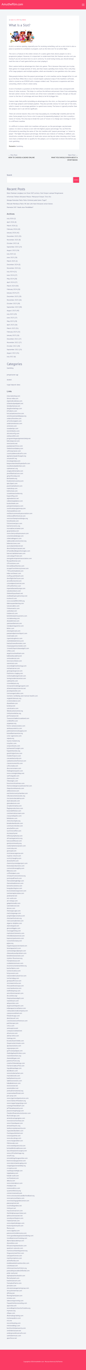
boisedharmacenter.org (15, 733)
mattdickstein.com (13, 1076)
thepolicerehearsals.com (15, 788)
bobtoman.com (12, 491)
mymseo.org (11, 1311)
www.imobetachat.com (15, 1073)
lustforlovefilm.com (14, 831)
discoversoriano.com (14, 768)
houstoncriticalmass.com (15, 783)
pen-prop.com (11, 1096)
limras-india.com (12, 398)
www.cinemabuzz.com (14, 1183)
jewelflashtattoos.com (15, 473)
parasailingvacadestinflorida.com (18, 1271)
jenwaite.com (11, 1286)
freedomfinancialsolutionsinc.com (19, 1113)
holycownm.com (12, 973)
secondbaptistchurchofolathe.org (18, 1308)
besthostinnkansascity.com (16, 1328)
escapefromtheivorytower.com (18, 568)
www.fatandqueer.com (15, 1123)
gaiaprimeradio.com (13, 903)
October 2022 (12, 346)
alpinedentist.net (13, 498)
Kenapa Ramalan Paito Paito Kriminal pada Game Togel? (27, 200)
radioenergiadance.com (15, 501)
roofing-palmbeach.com (15, 576)
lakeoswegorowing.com (15, 1301)
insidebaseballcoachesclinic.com (18, 1263)
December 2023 (12, 296)
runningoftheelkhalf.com (15, 1106)
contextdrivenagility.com (15, 868)
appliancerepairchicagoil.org (16, 456)
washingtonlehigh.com (15, 1171)
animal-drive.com (13, 1036)
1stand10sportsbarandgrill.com (18, 648)
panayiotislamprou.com (15, 506)
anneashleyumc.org (13, 1126)
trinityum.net (11, 1208)
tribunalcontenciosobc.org (16, 796)
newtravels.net (12, 443)
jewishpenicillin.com (14, 691)
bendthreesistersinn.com (15, 956)
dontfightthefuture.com (15, 578)
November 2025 (12, 240)
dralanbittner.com (13, 621)
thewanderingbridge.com (15, 881)
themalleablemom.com (15, 883)
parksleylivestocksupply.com (17, 731)
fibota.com (10, 1228)
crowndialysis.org (13, 683)
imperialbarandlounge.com (16, 588)
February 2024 (12, 289)
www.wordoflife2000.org (16, 601)
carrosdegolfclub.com (14, 556)
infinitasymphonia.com (14, 836)
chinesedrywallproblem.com (16, 953)
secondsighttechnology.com (16, 666)
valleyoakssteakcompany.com (17, 1011)
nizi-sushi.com (12, 898)
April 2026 (10, 222)
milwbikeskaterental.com (16, 936)
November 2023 (12, 300)
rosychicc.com (11, 743)
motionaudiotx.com (14, 1318)
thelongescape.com (14, 911)
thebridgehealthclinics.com (16, 1053)
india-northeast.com (14, 573)
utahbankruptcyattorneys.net (17, 596)
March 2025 (11, 261)
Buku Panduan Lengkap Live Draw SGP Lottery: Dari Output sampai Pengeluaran (35, 193)
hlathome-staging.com (15, 673)
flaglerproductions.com (15, 808)
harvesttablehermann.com (16, 553)
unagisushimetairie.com (15, 471)
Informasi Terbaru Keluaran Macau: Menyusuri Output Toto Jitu (29, 197)
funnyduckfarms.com (14, 1283)
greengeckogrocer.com (14, 671)
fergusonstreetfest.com (15, 1253)
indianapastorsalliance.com (16, 1008)
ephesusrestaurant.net (15, 1216)
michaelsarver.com (13, 668)
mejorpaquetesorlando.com (16, 646)
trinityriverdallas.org (14, 713)
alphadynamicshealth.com (16, 1276)
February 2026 (12, 229)
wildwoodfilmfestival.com (16, 516)
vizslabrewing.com (13, 618)
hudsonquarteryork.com (15, 1226)
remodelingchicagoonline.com (17, 1158)
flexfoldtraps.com (13, 1116)
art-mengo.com (12, 901)
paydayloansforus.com (15, 446)
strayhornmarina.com (14, 806)
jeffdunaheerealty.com (15, 1108)
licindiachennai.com (13, 406)
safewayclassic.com (14, 451)
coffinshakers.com (13, 873)
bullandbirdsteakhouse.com (16, 1148)
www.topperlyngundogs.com (17, 1103)
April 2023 (10, 325)
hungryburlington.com (14, 888)
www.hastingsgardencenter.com (18, 1201)
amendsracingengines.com (16, 1118)
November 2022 (12, 342)
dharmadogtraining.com (15, 1316)
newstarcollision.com (14, 661)
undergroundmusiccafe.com (16, 1333)
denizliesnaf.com (13, 1018)
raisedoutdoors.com (14, 591)
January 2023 (11, 335)
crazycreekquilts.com (14, 816)
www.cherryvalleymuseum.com (18, 533)
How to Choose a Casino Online (21, 156)
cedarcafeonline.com (14, 418)
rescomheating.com (14, 1323)
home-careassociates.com (16, 726)
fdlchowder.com (12, 1143)
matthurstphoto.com (14, 1258)
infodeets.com (12, 411)
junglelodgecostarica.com (16, 916)
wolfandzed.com (13, 1178)
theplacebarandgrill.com (15, 998)
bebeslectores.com (13, 543)
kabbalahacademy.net (14, 656)
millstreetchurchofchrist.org (17, 1268)
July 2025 (10, 254)
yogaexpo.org (11, 723)
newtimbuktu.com (13, 431)
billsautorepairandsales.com (17, 1246)
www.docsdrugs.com (14, 1138)
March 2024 (11, 286)
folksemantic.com (13, 608)
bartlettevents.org (13, 526)
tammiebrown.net (13, 906)
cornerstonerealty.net (14, 1193)
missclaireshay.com (13, 396)
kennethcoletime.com (14, 886)
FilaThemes (59, 1362)
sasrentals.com (12, 663)
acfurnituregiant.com (14, 421)
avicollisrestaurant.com (15, 993)
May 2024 (10, 279)
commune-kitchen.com (15, 826)
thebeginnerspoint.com (15, 771)
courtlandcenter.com (14, 988)
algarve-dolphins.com (14, 923)
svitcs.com (10, 1026)
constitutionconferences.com (17, 1021)
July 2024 (10, 272)
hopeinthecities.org (13, 751)
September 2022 (13, 349)
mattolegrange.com (14, 913)
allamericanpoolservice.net (16, 688)
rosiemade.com (12, 636)
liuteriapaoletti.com (14, 948)
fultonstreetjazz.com (14, 523)
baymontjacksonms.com (15, 938)
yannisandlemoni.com (14, 623)
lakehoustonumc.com (14, 1081)
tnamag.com (11, 1038)
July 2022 (10, 356)
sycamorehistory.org (14, 1191)
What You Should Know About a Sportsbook (64, 157)
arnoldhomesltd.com (14, 581)
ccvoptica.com (12, 1168)
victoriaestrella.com (14, 983)
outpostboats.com (13, 746)
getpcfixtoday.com (13, 476)
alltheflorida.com (13, 1261)
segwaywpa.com (12, 1048)
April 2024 (10, 282)
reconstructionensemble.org (17, 966)
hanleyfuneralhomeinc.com (16, 643)
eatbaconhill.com (13, 436)
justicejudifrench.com (14, 878)
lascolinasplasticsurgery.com (17, 1151)
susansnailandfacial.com (15, 1093)
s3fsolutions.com (13, 563)
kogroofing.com (12, 496)
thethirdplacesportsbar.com (16, 1213)
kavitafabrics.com (13, 968)
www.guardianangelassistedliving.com (20, 1236)
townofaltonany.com (14, 941)
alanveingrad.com (13, 926)
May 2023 (10, 321)
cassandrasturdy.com (14, 758)
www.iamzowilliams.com (15, 1198)
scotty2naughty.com (14, 858)
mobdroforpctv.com (14, 756)
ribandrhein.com (12, 703)
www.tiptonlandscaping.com (17, 1163)
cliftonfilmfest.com (14, 586)
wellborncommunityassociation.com (19, 513)
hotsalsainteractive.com (15, 413)
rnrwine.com (11, 1298)
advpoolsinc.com (13, 1003)
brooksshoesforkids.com (15, 1041)
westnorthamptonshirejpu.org (17, 518)
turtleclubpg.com (13, 978)
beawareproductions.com (15, 866)
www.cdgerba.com (13, 1231)
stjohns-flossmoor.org (14, 958)
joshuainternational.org (15, 1091)
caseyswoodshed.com (14, 1013)
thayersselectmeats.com (15, 1043)
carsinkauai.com (12, 1266)
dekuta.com (11, 1181)
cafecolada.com (12, 766)
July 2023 (10, 314)
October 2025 (12, 243)
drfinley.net (11, 1293)
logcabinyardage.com (14, 1068)
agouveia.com (11, 1306)
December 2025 (12, 236)
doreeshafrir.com (13, 861)
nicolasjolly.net (12, 833)
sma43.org (10, 1156)
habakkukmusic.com (14, 1083)
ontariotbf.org (12, 458)
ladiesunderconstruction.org (16, 541)
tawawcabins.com (13, 606)
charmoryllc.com (12, 778)
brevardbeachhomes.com (15, 566)
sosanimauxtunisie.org (14, 493)
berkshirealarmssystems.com (17, 616)
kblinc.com (10, 628)
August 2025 (11, 250)
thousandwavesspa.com (15, 986)
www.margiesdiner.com (15, 1141)
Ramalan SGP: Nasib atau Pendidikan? (20, 207)
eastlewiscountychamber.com (17, 793)
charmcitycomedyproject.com (17, 863)
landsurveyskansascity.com (16, 1128)
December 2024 (12, 264)
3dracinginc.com (12, 781)
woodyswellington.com (15, 1218)
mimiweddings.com (13, 1325)
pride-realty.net (12, 1273)
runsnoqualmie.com (13, 1136)
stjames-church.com (14, 856)
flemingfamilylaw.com (14, 1296)
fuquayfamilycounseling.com (17, 1303)
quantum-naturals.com (15, 1248)
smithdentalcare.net (14, 1330)
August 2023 (11, 310)
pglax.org (10, 943)
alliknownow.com (13, 791)
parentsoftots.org (13, 1061)
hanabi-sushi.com (13, 1176)
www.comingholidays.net (15, 773)
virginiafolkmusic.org (14, 698)
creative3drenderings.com (16, 1063)
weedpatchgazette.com (15, 626)
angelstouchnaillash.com (15, 653)
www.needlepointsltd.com (16, 1146)
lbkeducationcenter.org (15, 711)
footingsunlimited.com (15, 1133)
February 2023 (12, 332)
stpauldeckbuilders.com (15, 1131)
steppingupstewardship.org (16, 1166)
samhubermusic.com (14, 1335)
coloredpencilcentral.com (16, 583)
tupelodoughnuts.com (14, 638)
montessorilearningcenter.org (17, 1251)
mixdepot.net (11, 1186)
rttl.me (9, 1320)
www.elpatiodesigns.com (15, 1223)
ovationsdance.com (13, 701)
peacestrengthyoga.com (15, 1111)
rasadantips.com (12, 428)
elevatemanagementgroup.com (18, 1288)
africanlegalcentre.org (14, 838)
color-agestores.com (14, 736)
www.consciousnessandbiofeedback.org (20, 1196)
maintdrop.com (12, 488)
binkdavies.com (12, 818)
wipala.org (10, 738)
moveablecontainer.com (15, 528)
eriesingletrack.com (13, 631)
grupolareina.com (13, 531)
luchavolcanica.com (14, 971)
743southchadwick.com (15, 571)
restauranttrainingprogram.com (18, 686)
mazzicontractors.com (15, 1211)
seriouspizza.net (12, 1028)
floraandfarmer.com (14, 561)
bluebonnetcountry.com (15, 481)
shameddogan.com (13, 1058)
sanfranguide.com (13, 776)
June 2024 (10, 275)
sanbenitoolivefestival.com (16, 761)
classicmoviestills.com (15, 763)
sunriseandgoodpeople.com (16, 951)
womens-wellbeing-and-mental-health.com (22, 696)
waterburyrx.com (13, 1001)
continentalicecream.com (16, 813)
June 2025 (10, 257)
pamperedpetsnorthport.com (17, 633)
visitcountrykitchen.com (15, 921)
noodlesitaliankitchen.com (16, 466)
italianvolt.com (12, 613)
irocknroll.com (12, 598)
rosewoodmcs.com (13, 1188)
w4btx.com (11, 651)
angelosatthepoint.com (15, 1006)
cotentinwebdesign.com (15, 536)
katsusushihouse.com (14, 841)
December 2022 (12, 339)
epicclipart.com (12, 483)
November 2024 (12, 268)
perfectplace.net (13, 716)
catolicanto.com (12, 708)
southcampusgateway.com (16, 508)
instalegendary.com (13, 461)
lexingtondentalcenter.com (16, 678)
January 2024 (11, 293)
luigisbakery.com (12, 1173)
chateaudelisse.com (14, 511)
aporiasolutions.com (14, 1046)
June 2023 (10, 318)
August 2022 (11, 353)
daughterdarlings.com (14, 408)
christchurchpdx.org (13, 821)
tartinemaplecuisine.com (15, 893)
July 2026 (10, 218)
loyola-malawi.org (13, 741)
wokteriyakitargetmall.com (16, 676)
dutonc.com (11, 908)
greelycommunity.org (14, 843)
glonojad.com (11, 851)
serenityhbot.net (12, 1088)
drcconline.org (12, 996)
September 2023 (13, 307)
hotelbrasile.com (13, 521)
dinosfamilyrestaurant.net (16, 548)
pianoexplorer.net (13, 1203)
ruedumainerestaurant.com (16, 846)
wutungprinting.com (14, 931)
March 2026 (11, 225)
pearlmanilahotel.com (14, 486)
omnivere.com (12, 426)
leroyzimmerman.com (14, 1291)
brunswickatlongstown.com (16, 891)
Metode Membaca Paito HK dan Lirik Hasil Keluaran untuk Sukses (30, 204)
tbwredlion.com (12, 1243)
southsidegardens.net (14, 1206)
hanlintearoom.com (14, 1281)
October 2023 (12, 303)
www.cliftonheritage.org (15, 1153)
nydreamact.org (12, 468)
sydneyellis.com (12, 681)
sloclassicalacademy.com (15, 798)
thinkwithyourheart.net (15, 593)
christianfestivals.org (14, 918)
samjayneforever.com (14, 1256)
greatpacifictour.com (14, 981)
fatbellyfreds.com (13, 1221)
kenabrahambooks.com (15, 823)
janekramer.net (12, 896)
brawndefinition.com (14, 811)
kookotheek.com (12, 503)
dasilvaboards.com (13, 801)
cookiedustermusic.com (15, 963)
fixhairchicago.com (13, 1016)
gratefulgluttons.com (14, 753)
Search (9, 175)
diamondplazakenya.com (15, 1241)
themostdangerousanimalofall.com (19, 786)
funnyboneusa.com (13, 961)
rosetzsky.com (12, 848)
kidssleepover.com (13, 441)
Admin (24, 20)
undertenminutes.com (14, 423)
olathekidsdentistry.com (15, 641)
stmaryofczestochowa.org (16, 876)
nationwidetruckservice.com (16, 976)
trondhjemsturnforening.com (17, 1238)
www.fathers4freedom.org (16, 1101)
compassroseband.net (14, 1031)
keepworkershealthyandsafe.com (18, 463)
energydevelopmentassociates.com (19, 558)
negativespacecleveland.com (17, 946)
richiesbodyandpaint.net (15, 403)
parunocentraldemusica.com (17, 1233)
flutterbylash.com (13, 1278)
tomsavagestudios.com (15, 693)
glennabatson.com (13, 803)
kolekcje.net (11, 706)
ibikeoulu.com (11, 871)
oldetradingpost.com (14, 538)
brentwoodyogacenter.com (16, 1161)
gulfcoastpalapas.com (15, 1051)
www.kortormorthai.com (15, 1121)
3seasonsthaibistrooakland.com (18, 718)
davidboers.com (12, 1071)
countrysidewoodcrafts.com (17, 453)
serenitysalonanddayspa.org (16, 416)
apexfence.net (12, 1338)
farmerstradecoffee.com (15, 1066)
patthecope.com (12, 1023)
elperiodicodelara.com (14, 401)
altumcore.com (12, 1033)
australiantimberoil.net (15, 546)
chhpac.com (11, 1313)
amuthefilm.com (12, 828)
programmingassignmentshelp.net (19, 438)
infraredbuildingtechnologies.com (18, 551)
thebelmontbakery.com (15, 448)
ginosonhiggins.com (13, 928)
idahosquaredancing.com (15, 603)
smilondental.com (13, 658)
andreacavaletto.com (14, 728)
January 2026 (11, 233)
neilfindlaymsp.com (13, 991)
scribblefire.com (12, 721)
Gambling (19, 146)
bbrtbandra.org (12, 478)
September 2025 (13, 247)
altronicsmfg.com (13, 433)
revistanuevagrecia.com (15, 853)
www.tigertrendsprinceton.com (18, 1098)
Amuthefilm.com (12, 4)
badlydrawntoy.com (14, 1078)
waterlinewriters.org (14, 1056)
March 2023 (11, 328)
